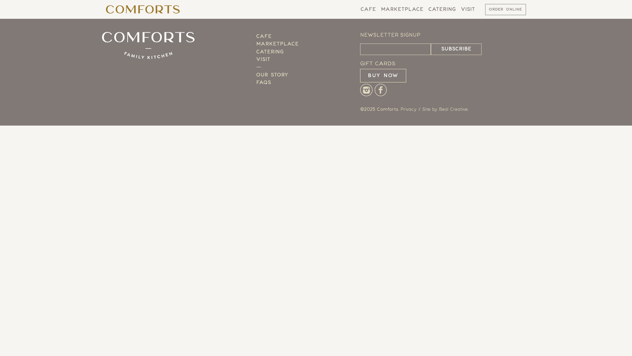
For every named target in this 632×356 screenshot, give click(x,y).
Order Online (505, 10)
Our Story (272, 75)
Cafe (368, 9)
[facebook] (381, 94)
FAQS (263, 82)
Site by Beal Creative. (445, 109)
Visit (468, 9)
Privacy (409, 109)
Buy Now (383, 75)
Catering (442, 9)
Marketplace (402, 9)
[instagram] (366, 94)
